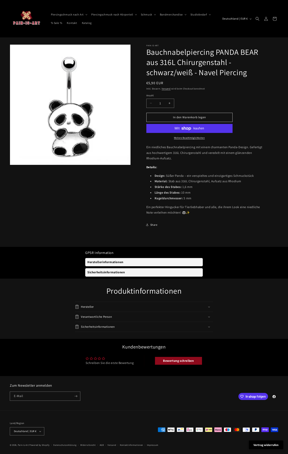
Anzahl (150, 95)
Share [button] (154, 225)
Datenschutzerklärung (64, 445)
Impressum (152, 445)
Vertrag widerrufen (266, 445)
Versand (166, 88)
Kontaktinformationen (131, 445)
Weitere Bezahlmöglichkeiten (189, 137)
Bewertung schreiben (178, 361)
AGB (102, 445)
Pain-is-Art (23, 445)
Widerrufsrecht (88, 445)
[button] (69, 14)
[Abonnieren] (76, 396)
